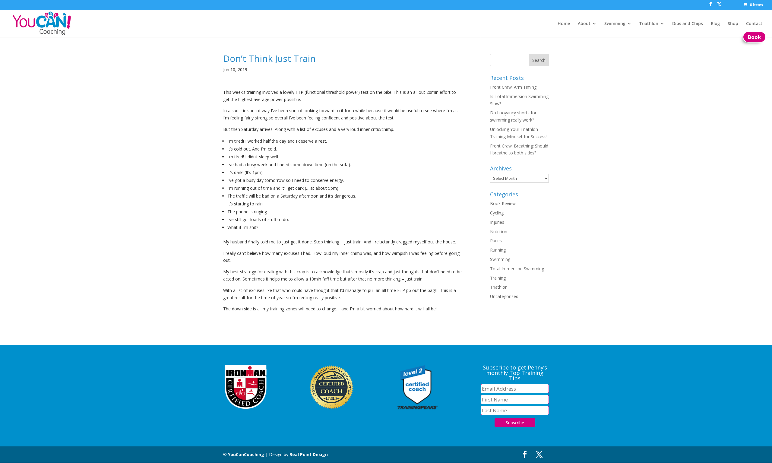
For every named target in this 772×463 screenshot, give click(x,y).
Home (564, 23)
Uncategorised (504, 296)
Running (498, 250)
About (584, 23)
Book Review (503, 203)
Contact (754, 23)
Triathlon (648, 23)
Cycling (497, 213)
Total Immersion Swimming (517, 268)
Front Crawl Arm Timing (513, 87)
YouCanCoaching (246, 454)
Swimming (614, 23)
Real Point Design (309, 454)
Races (496, 240)
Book (754, 36)
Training (498, 278)
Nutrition (498, 231)
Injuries (497, 222)
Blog (715, 23)
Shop (733, 23)
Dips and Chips (687, 23)
